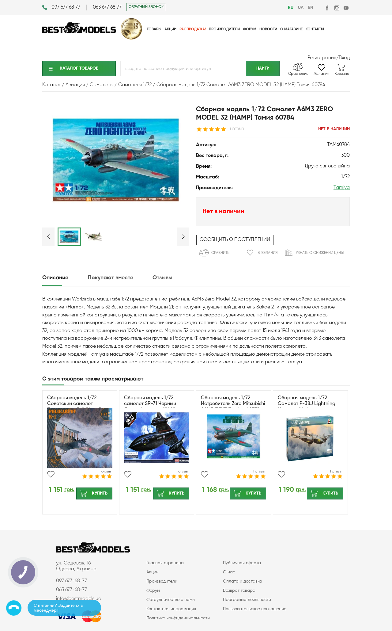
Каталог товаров (79, 68)
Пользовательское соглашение (254, 609)
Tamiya (342, 187)
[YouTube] (346, 8)
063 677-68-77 (71, 589)
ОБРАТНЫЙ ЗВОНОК (146, 7)
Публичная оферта (242, 563)
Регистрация (321, 57)
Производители (161, 581)
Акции (152, 572)
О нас (229, 572)
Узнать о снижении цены (320, 253)
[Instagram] (337, 8)
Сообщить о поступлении (235, 239)
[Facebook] (327, 8)
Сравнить (220, 253)
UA (300, 8)
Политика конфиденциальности (178, 618)
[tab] (64, 278)
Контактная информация (171, 609)
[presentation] (64, 278)
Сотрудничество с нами (170, 600)
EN (310, 8)
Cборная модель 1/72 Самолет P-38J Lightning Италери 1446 (306, 404)
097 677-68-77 (71, 581)
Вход (344, 57)
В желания (267, 253)
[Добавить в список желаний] (51, 474)
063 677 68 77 (107, 7)
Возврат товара (239, 590)
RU (290, 8)
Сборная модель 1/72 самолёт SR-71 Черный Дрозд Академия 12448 (150, 404)
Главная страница (165, 563)
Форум (153, 590)
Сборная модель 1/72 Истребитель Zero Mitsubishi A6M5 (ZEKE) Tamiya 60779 (233, 404)
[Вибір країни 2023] (131, 38)
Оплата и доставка (242, 581)
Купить (99, 493)
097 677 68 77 (65, 7)
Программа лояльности (247, 600)
